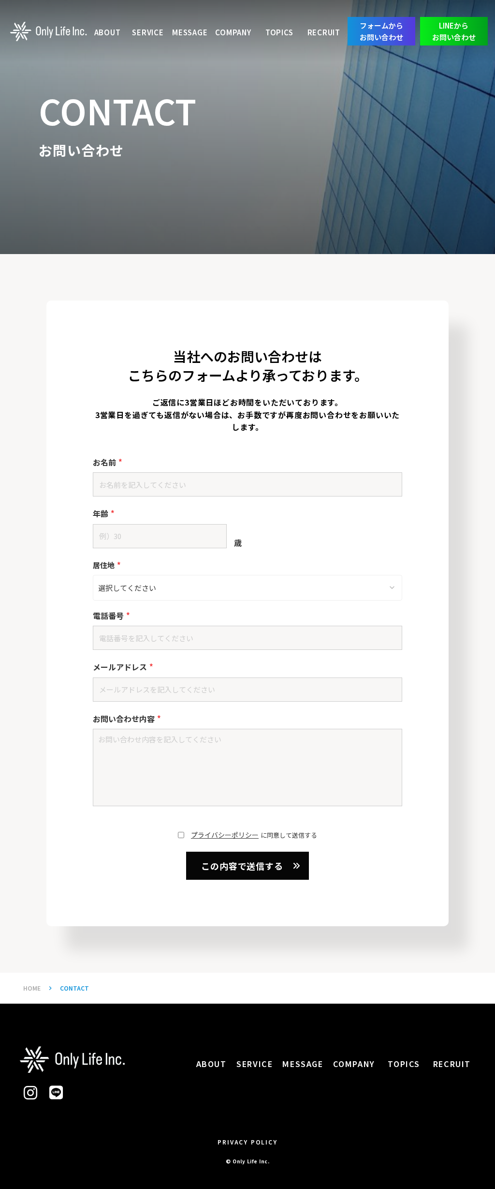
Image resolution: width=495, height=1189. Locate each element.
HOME (32, 988)
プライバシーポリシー (225, 835)
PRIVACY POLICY (247, 1142)
